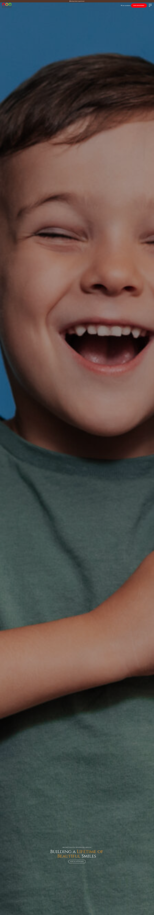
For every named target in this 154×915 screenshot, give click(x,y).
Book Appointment (138, 5)
